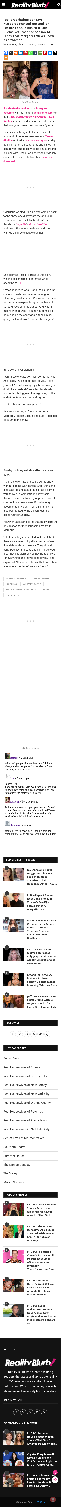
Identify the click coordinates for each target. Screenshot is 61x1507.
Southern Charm (14, 1147)
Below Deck (11, 1058)
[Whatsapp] (30, 53)
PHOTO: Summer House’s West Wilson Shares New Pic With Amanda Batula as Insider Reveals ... (40, 1287)
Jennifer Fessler (44, 112)
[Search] (57, 4)
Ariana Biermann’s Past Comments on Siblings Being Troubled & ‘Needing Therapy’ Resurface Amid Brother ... (41, 929)
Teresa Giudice (13, 595)
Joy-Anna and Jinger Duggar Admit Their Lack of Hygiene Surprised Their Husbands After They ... (42, 876)
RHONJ (46, 590)
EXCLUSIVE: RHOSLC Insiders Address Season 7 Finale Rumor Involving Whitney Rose (42, 980)
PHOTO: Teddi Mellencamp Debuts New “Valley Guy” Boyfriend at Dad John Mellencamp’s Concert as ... (41, 1314)
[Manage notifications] (53, 1499)
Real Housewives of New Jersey (27, 117)
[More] (6, 57)
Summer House (14, 1156)
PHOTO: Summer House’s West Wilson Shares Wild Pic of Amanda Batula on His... (42, 1438)
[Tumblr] (35, 53)
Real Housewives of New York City (26, 1094)
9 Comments (49, 44)
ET (19, 283)
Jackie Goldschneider (16, 108)
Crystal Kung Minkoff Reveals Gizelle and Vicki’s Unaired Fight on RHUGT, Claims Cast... (42, 1459)
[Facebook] (6, 53)
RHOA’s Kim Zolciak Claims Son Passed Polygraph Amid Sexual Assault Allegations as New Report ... (41, 956)
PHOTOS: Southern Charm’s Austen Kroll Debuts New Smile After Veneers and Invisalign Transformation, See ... (41, 1260)
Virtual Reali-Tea (37, 224)
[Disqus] (30, 794)
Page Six (21, 224)
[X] (11, 53)
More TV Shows (14, 1182)
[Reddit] (16, 53)
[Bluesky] (50, 53)
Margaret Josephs (32, 584)
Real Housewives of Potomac (23, 1111)
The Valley (10, 1173)
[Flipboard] (45, 53)
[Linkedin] (20, 53)
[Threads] (55, 53)
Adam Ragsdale (14, 44)
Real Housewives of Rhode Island (25, 1120)
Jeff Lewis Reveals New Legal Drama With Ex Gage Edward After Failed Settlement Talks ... (42, 1003)
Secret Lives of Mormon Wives (23, 1138)
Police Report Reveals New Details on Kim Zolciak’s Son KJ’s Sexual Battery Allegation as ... (41, 902)
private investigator (36, 140)
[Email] (40, 53)
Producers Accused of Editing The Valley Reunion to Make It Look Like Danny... (41, 1480)
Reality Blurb (39, 1502)
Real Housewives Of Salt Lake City (26, 1129)
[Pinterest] (25, 53)
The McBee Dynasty (16, 1164)
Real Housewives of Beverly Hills (25, 1076)
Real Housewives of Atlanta (21, 1067)
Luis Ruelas (11, 584)
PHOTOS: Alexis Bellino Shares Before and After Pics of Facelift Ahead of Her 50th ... (41, 1210)
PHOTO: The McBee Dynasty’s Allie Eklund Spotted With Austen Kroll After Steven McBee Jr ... (41, 1233)
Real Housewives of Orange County (27, 1102)
